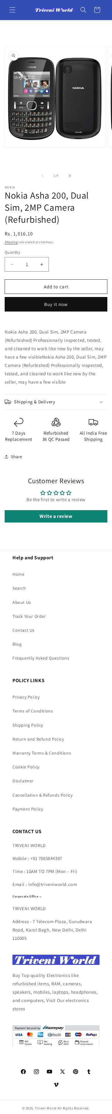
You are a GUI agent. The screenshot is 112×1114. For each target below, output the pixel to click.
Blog (16, 644)
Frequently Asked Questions (40, 658)
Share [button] (16, 456)
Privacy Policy (26, 697)
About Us (21, 602)
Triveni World (46, 1108)
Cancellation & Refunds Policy (42, 795)
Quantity (12, 252)
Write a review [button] (56, 516)
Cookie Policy (26, 767)
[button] (12, 10)
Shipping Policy (27, 725)
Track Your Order (29, 616)
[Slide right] (70, 176)
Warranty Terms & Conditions (41, 753)
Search (19, 588)
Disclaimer (23, 781)
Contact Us (23, 630)
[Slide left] (42, 176)
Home (18, 574)
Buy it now (56, 304)
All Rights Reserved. (74, 1108)
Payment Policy (27, 809)
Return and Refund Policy (38, 739)
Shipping (11, 242)
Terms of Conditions (32, 711)
